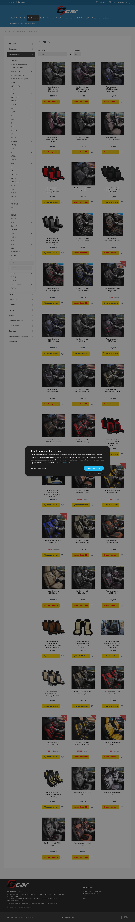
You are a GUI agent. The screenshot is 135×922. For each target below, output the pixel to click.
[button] (40, 468)
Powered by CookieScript (96, 473)
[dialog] (67, 461)
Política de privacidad (62, 462)
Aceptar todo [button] (94, 468)
